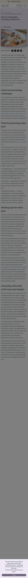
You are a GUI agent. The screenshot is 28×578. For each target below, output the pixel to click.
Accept (14, 575)
